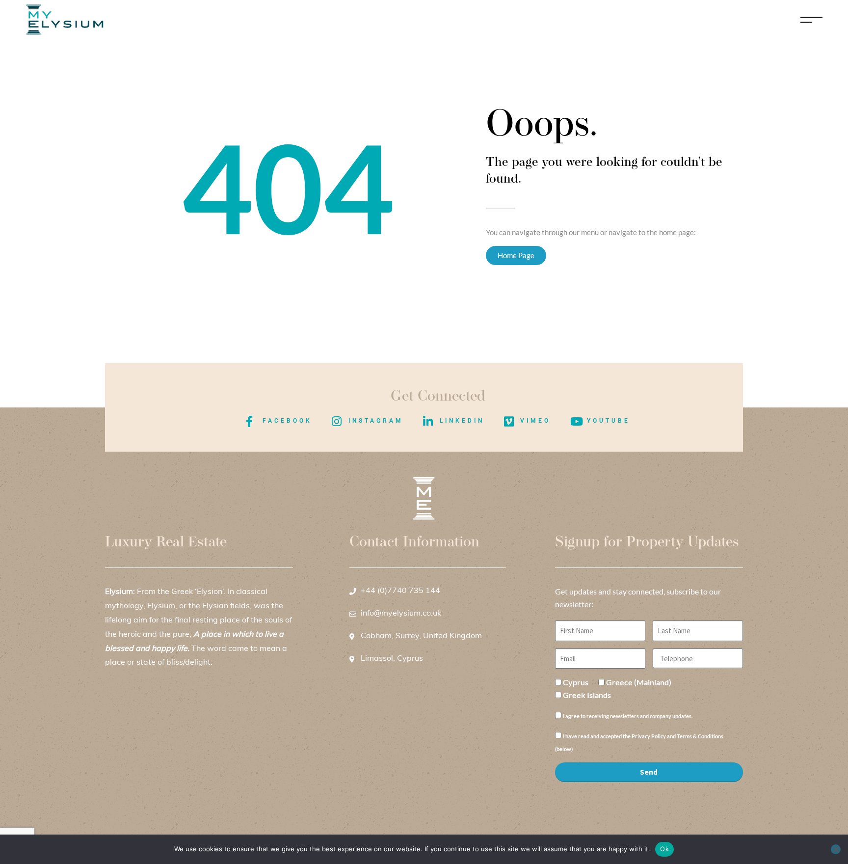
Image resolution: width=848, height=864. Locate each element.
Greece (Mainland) (638, 682)
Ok (664, 849)
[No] (836, 849)
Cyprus (575, 682)
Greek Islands (587, 695)
